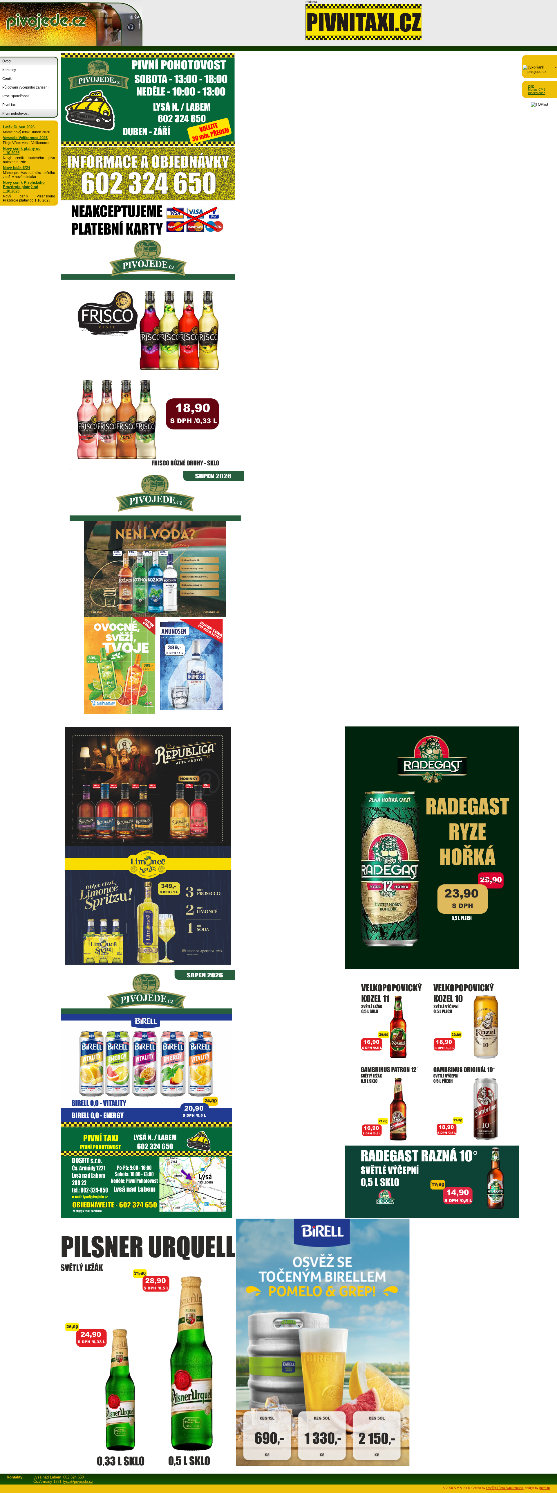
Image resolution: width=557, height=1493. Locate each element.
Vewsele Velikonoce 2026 (25, 138)
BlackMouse (536, 93)
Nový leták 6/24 (16, 168)
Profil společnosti (15, 96)
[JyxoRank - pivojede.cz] (539, 71)
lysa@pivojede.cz (78, 1481)
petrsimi (544, 1488)
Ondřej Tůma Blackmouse (504, 1488)
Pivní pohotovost (15, 113)
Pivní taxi (9, 105)
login (531, 86)
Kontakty (9, 70)
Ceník (7, 79)
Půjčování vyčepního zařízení (25, 87)
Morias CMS (536, 89)
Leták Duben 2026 (19, 127)
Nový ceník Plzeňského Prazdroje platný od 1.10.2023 (24, 186)
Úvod (6, 61)
